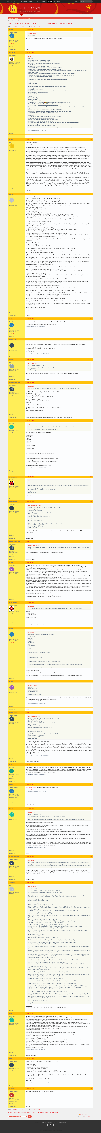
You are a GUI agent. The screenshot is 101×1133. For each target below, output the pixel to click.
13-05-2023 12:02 (30, 501)
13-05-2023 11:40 (30, 359)
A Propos (37, 1122)
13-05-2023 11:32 (30, 339)
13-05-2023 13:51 (30, 856)
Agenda (31, 1)
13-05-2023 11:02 (30, 29)
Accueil (11, 18)
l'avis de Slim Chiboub (31, 787)
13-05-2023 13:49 (30, 808)
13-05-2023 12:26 (30, 562)
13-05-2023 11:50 (30, 477)
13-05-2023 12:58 (30, 628)
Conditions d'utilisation (46, 1122)
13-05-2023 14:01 (30, 882)
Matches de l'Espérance (23, 24)
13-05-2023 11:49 (30, 420)
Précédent (15, 26)
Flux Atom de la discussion (86, 1115)
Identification (26, 18)
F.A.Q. (55, 1122)
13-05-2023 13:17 (30, 784)
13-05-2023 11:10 (30, 139)
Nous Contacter (62, 1122)
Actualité (24, 1)
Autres (56, 1)
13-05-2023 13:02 (30, 681)
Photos (38, 1)
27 (26, 26)
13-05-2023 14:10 (30, 1013)
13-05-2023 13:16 (30, 764)
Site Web (12, 43)
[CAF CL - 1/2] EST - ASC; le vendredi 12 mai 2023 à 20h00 (52, 24)
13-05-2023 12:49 (30, 602)
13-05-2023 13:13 (30, 712)
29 (31, 26)
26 (23, 26)
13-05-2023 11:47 (30, 382)
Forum (50, 1)
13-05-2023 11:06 (30, 52)
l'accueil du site (88, 1117)
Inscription (18, 18)
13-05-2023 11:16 (30, 194)
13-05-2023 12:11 (30, 541)
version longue (29, 789)
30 (34, 26)
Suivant (38, 26)
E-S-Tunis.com (14, 1)
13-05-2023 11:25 (30, 318)
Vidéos (44, 1)
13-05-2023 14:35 (30, 1058)
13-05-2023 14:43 (30, 1088)
